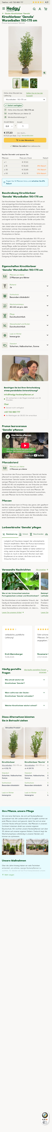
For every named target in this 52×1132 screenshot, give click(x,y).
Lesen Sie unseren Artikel (12, 612)
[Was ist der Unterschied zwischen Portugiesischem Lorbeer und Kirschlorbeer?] (20, 581)
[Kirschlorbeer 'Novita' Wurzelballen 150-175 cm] (35, 743)
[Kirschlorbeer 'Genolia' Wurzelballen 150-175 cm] (13, 743)
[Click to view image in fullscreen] (25, 51)
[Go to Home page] (13, 9)
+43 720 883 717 (16, 2)
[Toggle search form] (34, 9)
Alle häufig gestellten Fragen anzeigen (35, 671)
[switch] (45, 1122)
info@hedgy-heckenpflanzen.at (19, 394)
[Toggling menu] (4, 8)
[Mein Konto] (39, 9)
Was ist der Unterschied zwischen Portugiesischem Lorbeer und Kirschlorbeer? (20, 594)
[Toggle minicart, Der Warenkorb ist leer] (45, 9)
